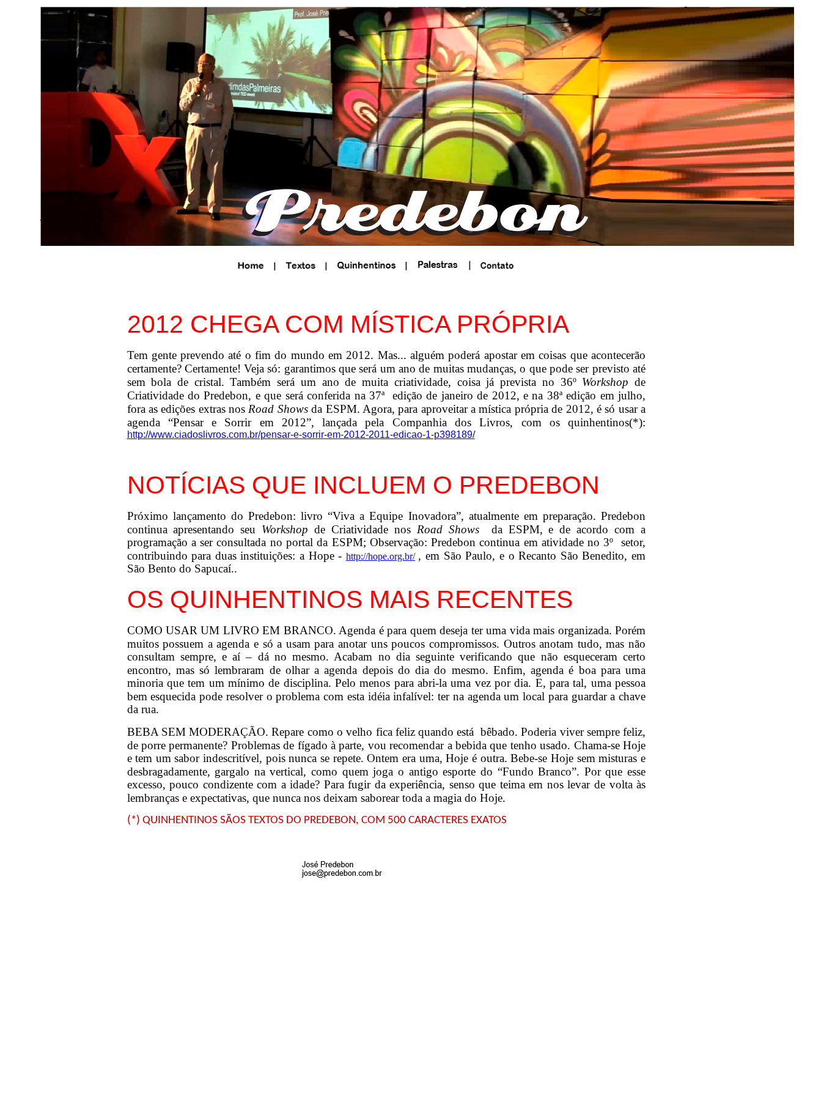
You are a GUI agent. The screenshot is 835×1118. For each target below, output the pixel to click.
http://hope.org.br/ (380, 556)
